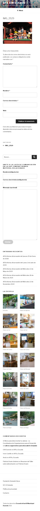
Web (4, 111)
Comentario (8, 64)
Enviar (8, 242)
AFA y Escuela (18, 450)
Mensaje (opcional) (10, 187)
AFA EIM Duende (14, 2)
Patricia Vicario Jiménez (10, 461)
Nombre (6, 91)
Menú (21, 10)
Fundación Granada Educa (11, 481)
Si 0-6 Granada (8, 485)
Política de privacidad (10, 489)
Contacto (6, 493)
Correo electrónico (10, 101)
